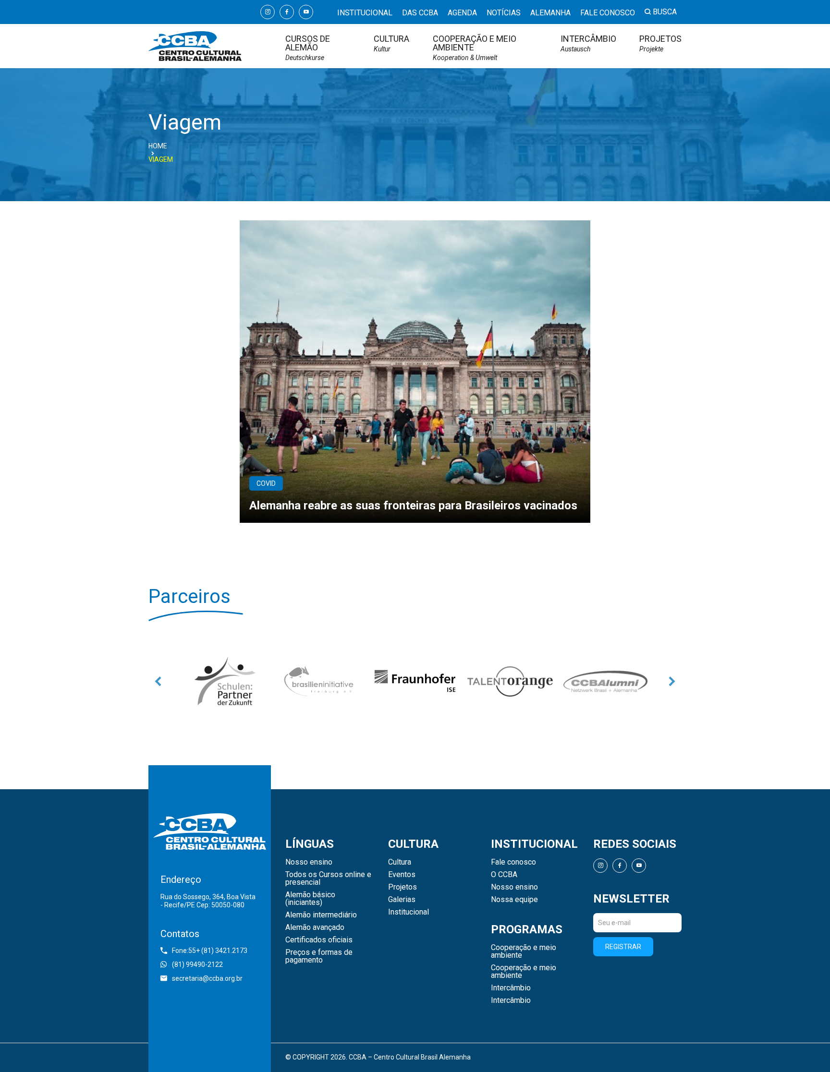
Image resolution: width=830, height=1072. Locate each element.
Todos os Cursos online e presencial (328, 878)
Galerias (401, 899)
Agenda (462, 12)
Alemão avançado (314, 927)
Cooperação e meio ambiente (474, 48)
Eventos (401, 875)
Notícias (504, 12)
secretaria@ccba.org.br (207, 978)
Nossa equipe (514, 899)
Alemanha (550, 12)
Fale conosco (607, 12)
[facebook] (287, 12)
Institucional (364, 12)
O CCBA (504, 875)
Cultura (391, 43)
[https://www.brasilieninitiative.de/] (319, 681)
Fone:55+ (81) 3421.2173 (209, 950)
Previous (158, 681)
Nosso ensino (308, 862)
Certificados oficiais (319, 940)
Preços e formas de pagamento (319, 956)
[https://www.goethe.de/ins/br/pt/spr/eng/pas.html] (224, 681)
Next (672, 681)
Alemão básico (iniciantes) (310, 898)
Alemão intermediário (321, 915)
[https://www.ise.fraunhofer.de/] (415, 681)
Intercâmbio (588, 43)
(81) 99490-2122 (197, 964)
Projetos (660, 43)
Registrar (623, 947)
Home (157, 146)
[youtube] (306, 12)
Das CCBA (420, 12)
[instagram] (267, 12)
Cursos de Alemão (307, 48)
